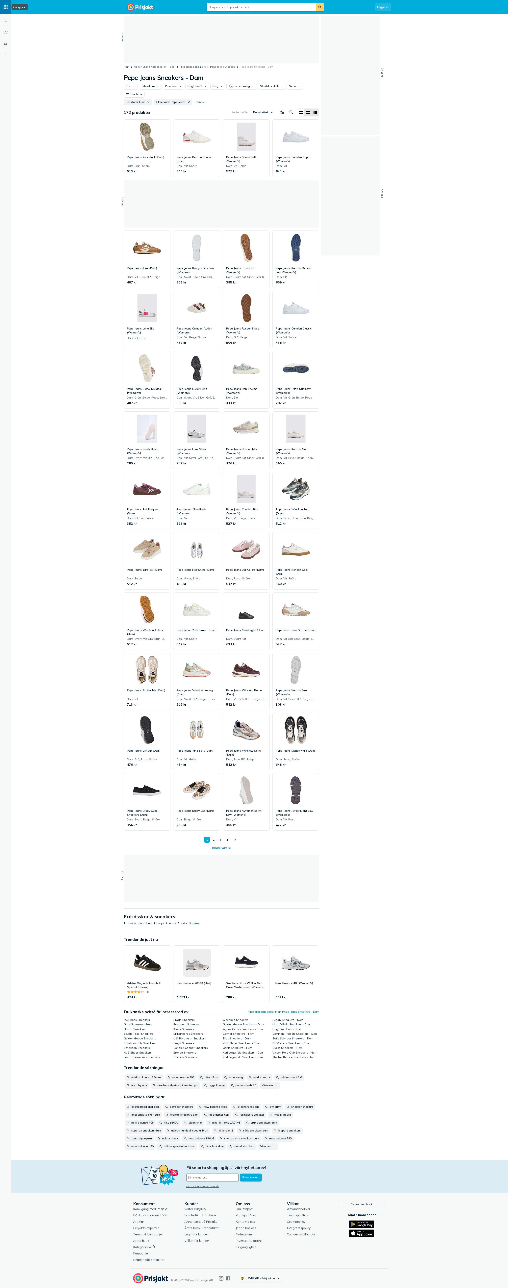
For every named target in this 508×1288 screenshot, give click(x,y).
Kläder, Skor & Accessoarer (150, 66)
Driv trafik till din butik (200, 1215)
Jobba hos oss (246, 1228)
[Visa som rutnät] (300, 112)
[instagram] (221, 1278)
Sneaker (194, 923)
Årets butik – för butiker (201, 1228)
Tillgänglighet (246, 1247)
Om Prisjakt (244, 1209)
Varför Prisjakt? (195, 1209)
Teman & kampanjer (148, 1234)
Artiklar (138, 1222)
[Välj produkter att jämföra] (282, 112)
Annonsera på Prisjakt (200, 1222)
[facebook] (228, 1278)
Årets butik (141, 1241)
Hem (126, 66)
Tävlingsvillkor (297, 1215)
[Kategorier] (5, 7)
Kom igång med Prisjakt (150, 1209)
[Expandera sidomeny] (6, 21)
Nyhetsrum (244, 1234)
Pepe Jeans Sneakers (223, 66)
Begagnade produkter (149, 1260)
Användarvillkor (298, 1209)
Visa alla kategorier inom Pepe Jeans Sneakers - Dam (283, 1011)
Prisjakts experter (146, 1228)
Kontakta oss (245, 1222)
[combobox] (261, 7)
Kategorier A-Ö (144, 1247)
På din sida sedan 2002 (150, 1215)
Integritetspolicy (299, 1228)
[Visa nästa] (235, 840)
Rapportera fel (221, 847)
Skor (172, 66)
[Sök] (320, 7)
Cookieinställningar (301, 1234)
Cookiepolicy (296, 1222)
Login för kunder (196, 1234)
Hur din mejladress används (202, 1186)
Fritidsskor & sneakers (193, 66)
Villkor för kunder (196, 1241)
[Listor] (6, 32)
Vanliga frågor (246, 1215)
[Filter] (6, 55)
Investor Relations (249, 1241)
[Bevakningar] (6, 44)
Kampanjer (141, 1253)
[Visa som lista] (308, 112)
